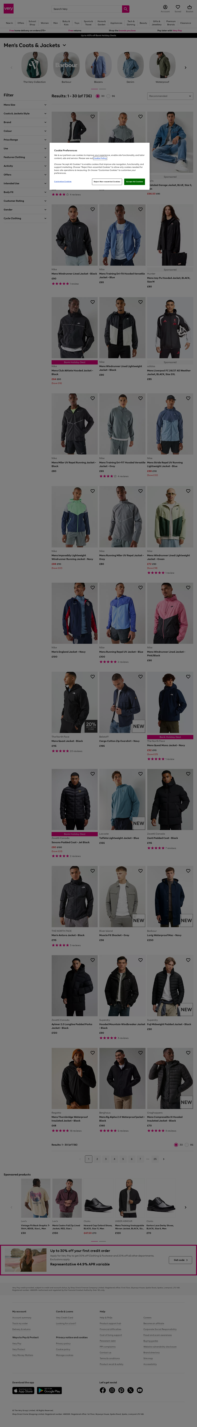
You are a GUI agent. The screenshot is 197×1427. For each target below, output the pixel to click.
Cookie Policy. (100, 158)
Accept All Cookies (134, 181)
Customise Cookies (63, 181)
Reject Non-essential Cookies (107, 181)
